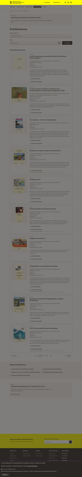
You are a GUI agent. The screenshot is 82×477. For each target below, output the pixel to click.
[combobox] (57, 2)
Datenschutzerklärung (32, 466)
